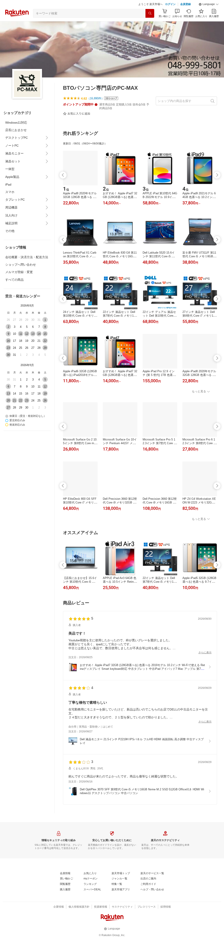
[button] (209, 4)
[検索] (149, 13)
